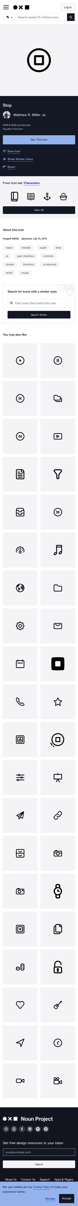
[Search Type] (9, 17)
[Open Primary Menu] (6, 7)
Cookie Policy (41, 1187)
